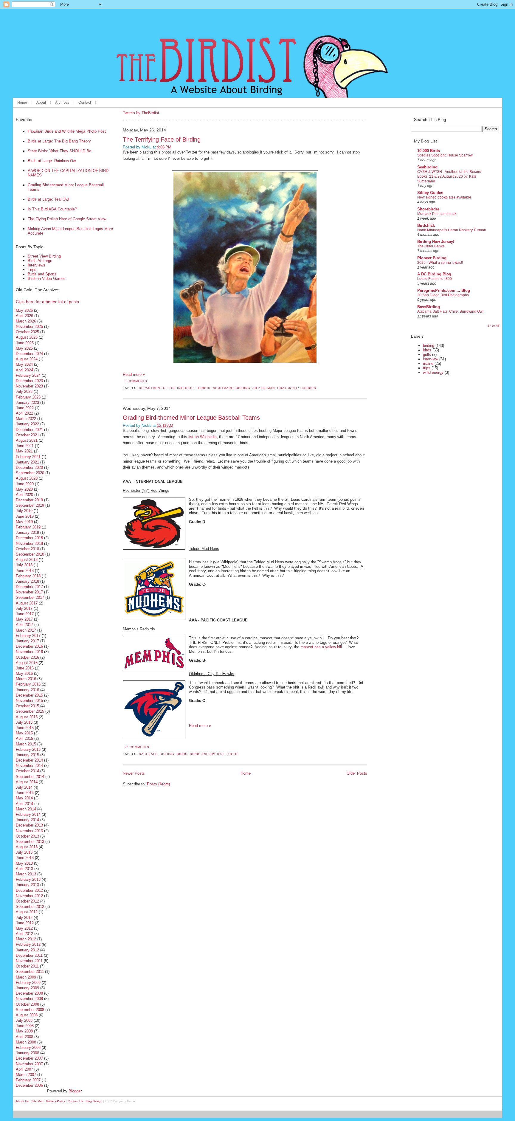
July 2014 (24, 787)
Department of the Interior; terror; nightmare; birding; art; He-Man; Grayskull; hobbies (228, 388)
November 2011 (29, 961)
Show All (493, 325)
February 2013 (28, 879)
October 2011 (27, 966)
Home (22, 102)
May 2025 (24, 348)
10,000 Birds (428, 150)
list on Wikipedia (202, 437)
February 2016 (28, 684)
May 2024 (24, 364)
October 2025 (27, 332)
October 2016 (27, 657)
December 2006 (29, 1085)
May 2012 (24, 928)
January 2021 (27, 462)
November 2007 (29, 1064)
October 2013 (27, 836)
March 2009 (26, 977)
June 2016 (25, 668)
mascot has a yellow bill (321, 647)
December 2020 (29, 467)
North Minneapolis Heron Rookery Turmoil (451, 230)
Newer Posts (134, 773)
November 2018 (29, 543)
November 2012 (29, 896)
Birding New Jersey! (435, 241)
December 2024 (29, 353)
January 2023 (27, 402)
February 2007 (28, 1080)
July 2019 (24, 510)
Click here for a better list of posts (47, 301)
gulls (427, 354)
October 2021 (27, 435)
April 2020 (24, 494)
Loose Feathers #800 (434, 279)
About (41, 102)
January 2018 (27, 581)
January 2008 (27, 1053)
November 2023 (29, 386)
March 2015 (26, 744)
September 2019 (30, 505)
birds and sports (207, 754)
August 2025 (27, 337)
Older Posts (357, 773)
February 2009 (28, 982)
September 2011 (30, 971)
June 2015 (25, 727)
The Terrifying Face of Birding (162, 139)
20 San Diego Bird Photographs (443, 295)
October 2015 (27, 706)
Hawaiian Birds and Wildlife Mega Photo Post (67, 131)
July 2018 (24, 565)
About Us (22, 1101)
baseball (148, 754)
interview (430, 359)
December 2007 (29, 1058)
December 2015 (29, 695)
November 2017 (29, 592)
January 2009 (27, 988)
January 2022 (27, 424)
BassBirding (428, 307)
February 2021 (28, 457)
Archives (62, 102)
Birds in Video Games (47, 278)
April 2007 (24, 1069)
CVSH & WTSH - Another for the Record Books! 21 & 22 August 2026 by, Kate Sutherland (449, 176)
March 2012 (26, 939)
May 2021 (24, 451)
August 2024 (27, 359)
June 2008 (25, 1026)
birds (182, 754)
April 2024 (24, 370)
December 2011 (29, 955)
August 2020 (27, 478)
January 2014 (27, 820)
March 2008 (26, 1042)
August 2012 (27, 912)
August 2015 (27, 717)
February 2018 (28, 576)
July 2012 (24, 917)
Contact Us (75, 1101)
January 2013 (27, 885)
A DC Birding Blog (434, 274)
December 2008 (29, 993)
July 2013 (24, 852)
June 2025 (25, 343)
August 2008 (27, 1015)
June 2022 (25, 408)
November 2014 (29, 765)
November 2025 (29, 326)
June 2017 (25, 614)
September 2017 (30, 597)
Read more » (134, 374)
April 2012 (24, 933)
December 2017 (29, 586)
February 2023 (28, 397)
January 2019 (27, 532)
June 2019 (25, 516)
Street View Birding (44, 256)
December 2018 (29, 538)
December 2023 (29, 381)
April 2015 (24, 738)
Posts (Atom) (158, 784)
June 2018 (25, 570)
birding (167, 754)
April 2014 (24, 803)
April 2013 (24, 868)
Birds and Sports (42, 274)
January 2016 (27, 690)
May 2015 (24, 733)
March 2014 (26, 809)
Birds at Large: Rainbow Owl (52, 161)
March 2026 (26, 321)
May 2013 (24, 863)
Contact (84, 102)
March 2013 (26, 874)
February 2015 (28, 749)
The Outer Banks (430, 246)
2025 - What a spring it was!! (440, 263)
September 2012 (30, 906)
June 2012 (25, 923)
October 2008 (27, 1004)
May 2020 (24, 489)
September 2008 (30, 1009)
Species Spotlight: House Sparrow (445, 155)
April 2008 (24, 1037)
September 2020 (30, 473)
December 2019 (29, 500)
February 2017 (28, 635)
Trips (32, 269)
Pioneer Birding (431, 258)
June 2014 (25, 792)
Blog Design (94, 1101)
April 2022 (24, 413)
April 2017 (24, 624)
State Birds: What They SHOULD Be (59, 151)
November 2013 (29, 831)
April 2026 (24, 316)
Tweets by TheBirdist (141, 113)
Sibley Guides (430, 192)
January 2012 (27, 950)
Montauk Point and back (436, 214)
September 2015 (30, 711)
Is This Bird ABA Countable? (52, 209)
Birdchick (426, 225)
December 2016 (29, 646)
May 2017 (24, 619)
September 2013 (30, 841)
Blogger (75, 1091)
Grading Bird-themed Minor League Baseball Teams (191, 417)
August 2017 (27, 603)
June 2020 (25, 484)
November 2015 (29, 700)
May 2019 (24, 522)
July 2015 (24, 722)
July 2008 (24, 1020)
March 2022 (26, 418)
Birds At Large (40, 260)
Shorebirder (428, 209)
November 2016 (29, 651)
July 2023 (24, 391)
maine (428, 363)
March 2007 (26, 1074)
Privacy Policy (55, 1101)
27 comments (137, 747)
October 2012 (27, 901)
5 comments (136, 381)
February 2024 (28, 375)
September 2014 (30, 776)
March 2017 (26, 630)
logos (233, 754)
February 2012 (28, 944)
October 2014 (27, 771)
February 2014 (28, 814)
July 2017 (24, 608)
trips (426, 368)
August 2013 (27, 847)
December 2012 (29, 890)
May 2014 (24, 798)
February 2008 (28, 1047)
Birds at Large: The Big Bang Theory (59, 141)
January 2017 (27, 641)
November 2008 (29, 998)
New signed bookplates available (444, 197)
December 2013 (29, 825)
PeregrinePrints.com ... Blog (443, 290)
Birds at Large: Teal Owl (48, 199)
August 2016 (27, 662)
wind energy (433, 372)
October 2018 (27, 549)
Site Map (37, 1101)
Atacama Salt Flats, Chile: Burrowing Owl (450, 311)
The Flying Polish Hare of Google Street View (67, 219)
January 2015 (27, 755)
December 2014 (29, 760)
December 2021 (29, 429)
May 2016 (24, 673)
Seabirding (427, 167)
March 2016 (26, 679)
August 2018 (27, 559)
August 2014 (27, 782)
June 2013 (25, 857)
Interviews (36, 265)
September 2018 (30, 554)
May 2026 (24, 310)
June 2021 (25, 446)
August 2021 (27, 440)
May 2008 (24, 1031)
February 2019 (28, 527)
